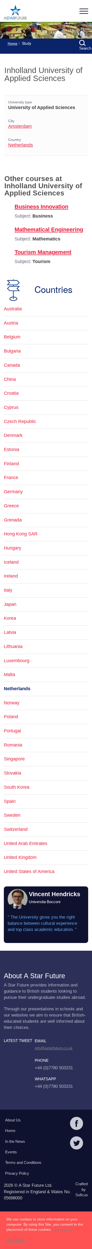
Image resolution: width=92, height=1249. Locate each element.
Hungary (12, 548)
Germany (13, 491)
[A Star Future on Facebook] (76, 1124)
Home (12, 43)
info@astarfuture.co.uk (54, 1048)
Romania (13, 745)
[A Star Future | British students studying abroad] (15, 13)
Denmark (13, 435)
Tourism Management (43, 252)
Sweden (12, 815)
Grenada (13, 520)
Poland (11, 716)
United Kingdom (20, 857)
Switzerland (16, 829)
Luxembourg (16, 660)
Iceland (11, 562)
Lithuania (13, 646)
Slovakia (12, 773)
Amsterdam (20, 126)
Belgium (12, 336)
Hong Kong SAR (21, 533)
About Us (13, 1120)
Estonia (11, 449)
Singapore (14, 758)
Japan (10, 604)
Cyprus (11, 407)
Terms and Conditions (23, 1162)
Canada (12, 365)
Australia (13, 308)
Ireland (11, 576)
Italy (8, 590)
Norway (11, 702)
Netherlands (20, 145)
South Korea (16, 787)
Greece (11, 505)
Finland (11, 463)
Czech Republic (20, 421)
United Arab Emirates (25, 843)
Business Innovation (41, 206)
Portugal (12, 730)
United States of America (29, 871)
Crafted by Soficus (80, 1189)
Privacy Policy (17, 1173)
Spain (10, 801)
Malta (9, 674)
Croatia (11, 393)
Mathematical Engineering (49, 229)
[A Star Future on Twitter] (76, 1143)
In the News (15, 1141)
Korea (10, 618)
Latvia (10, 632)
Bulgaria (12, 351)
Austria (11, 323)
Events (11, 1152)
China (10, 379)
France (11, 477)
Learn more (62, 1229)
